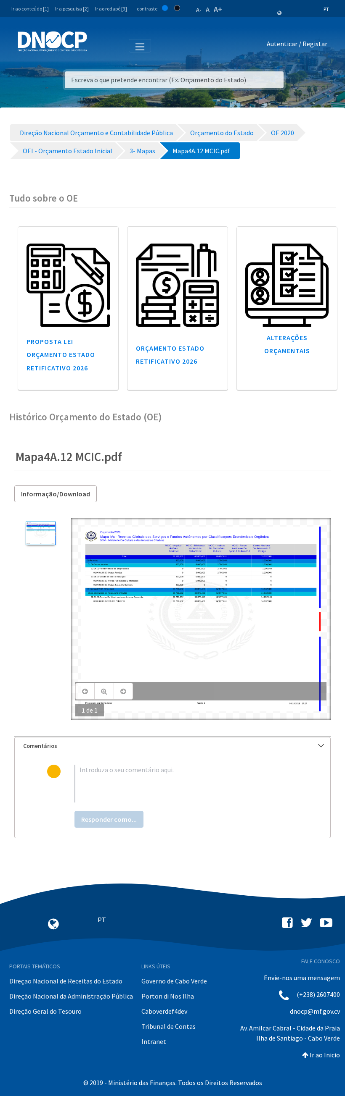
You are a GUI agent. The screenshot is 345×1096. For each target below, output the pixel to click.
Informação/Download (55, 494)
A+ (218, 9)
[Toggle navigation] (98, 45)
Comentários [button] (40, 746)
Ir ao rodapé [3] (111, 8)
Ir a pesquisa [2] (72, 8)
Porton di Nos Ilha (167, 996)
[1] (40, 533)
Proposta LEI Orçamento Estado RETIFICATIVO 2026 (61, 354)
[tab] (172, 746)
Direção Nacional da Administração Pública (71, 996)
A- (199, 9)
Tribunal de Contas (168, 1026)
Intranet (153, 1041)
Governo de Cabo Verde (174, 981)
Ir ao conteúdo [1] (30, 8)
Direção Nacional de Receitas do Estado (65, 981)
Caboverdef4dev (164, 1011)
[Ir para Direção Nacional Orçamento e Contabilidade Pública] (52, 41)
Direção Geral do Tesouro (45, 1011)
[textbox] (186, 783)
